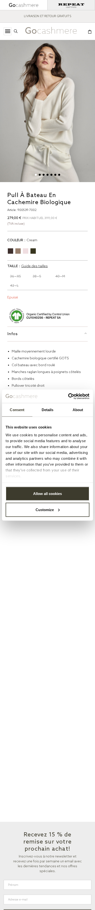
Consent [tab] (17, 410)
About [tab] (78, 410)
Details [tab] (48, 410)
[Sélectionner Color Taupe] (18, 251)
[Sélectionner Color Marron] (10, 251)
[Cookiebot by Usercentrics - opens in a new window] (68, 396)
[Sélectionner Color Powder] (25, 251)
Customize (45, 509)
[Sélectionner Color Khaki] (33, 251)
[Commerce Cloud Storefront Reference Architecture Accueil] (51, 31)
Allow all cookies (47, 494)
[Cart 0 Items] (89, 32)
